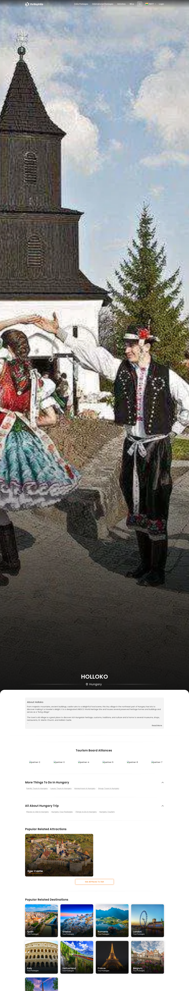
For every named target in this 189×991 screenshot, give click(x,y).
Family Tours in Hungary (37, 788)
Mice (132, 4)
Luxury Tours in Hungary (61, 788)
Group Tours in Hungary (108, 788)
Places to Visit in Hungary (37, 811)
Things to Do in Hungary (86, 811)
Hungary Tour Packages (62, 811)
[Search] (139, 4)
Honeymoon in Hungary (84, 788)
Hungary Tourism (107, 811)
